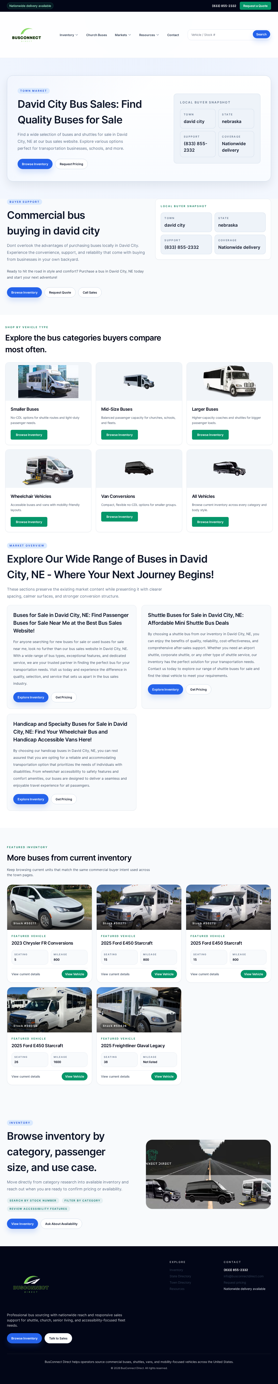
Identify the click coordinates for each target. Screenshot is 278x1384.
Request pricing (235, 1282)
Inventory (176, 1270)
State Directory (180, 1276)
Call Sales (90, 292)
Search (261, 34)
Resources (177, 1289)
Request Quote (60, 292)
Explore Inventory (31, 697)
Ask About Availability (61, 1224)
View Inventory (22, 1224)
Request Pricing (71, 164)
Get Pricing (64, 697)
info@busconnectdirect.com (244, 1276)
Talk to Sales (58, 1338)
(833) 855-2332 (224, 6)
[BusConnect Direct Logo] (31, 1284)
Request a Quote (255, 6)
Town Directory (180, 1282)
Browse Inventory (35, 164)
